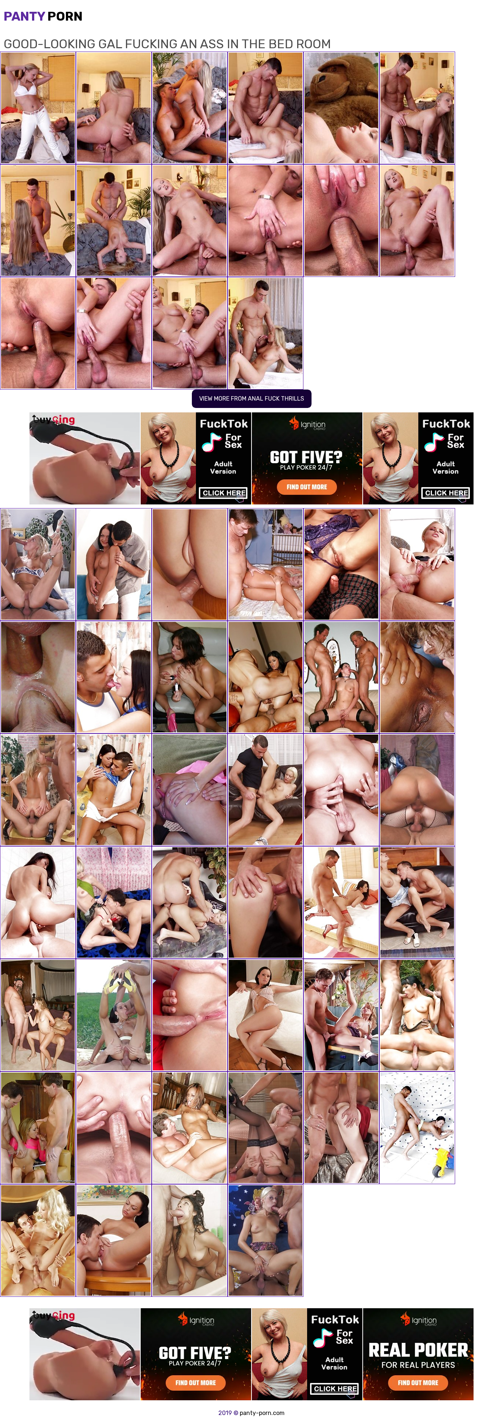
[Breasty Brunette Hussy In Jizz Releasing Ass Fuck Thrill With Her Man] (265, 902)
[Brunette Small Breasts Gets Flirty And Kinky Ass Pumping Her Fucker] (417, 1127)
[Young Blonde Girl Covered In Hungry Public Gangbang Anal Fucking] (190, 789)
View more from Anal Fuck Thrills (251, 398)
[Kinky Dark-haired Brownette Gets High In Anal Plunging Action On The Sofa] (114, 564)
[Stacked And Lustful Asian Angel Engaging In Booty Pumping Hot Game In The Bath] (341, 1015)
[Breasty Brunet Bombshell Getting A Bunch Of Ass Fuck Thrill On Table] (114, 677)
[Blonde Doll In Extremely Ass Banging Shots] (38, 789)
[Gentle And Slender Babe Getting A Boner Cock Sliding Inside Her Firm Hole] (38, 1127)
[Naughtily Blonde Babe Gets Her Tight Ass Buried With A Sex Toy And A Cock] (417, 564)
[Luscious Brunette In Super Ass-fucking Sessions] (341, 564)
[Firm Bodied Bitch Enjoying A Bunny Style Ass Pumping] (114, 1240)
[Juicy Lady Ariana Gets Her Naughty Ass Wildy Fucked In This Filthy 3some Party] (417, 1015)
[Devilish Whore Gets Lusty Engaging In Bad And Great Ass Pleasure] (417, 677)
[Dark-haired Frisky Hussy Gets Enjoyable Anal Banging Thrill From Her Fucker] (114, 789)
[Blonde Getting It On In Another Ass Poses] (265, 1240)
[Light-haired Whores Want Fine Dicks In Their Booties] (265, 564)
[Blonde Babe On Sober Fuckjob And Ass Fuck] (265, 1127)
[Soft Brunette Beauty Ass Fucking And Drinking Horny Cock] (341, 1127)
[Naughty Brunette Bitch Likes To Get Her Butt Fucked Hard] (341, 902)
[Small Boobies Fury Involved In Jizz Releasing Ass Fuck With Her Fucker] (38, 902)
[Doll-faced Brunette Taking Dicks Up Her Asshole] (114, 1015)
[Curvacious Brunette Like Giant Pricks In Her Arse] (417, 789)
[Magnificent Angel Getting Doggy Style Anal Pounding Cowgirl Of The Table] (265, 789)
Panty (43, 16)
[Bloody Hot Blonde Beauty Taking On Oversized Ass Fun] (38, 564)
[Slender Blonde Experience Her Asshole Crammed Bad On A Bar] (114, 1127)
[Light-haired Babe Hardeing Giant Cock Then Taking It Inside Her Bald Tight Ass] (38, 677)
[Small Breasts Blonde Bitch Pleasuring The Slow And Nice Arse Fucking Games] (417, 902)
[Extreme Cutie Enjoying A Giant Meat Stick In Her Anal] (38, 1240)
